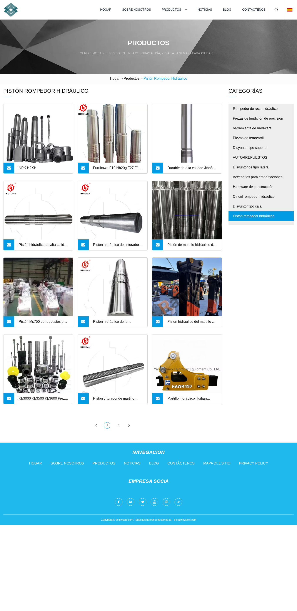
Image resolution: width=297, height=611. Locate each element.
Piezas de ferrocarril (248, 138)
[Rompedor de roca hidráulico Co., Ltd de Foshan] (10, 10)
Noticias (205, 9)
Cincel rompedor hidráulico (254, 196)
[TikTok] (178, 502)
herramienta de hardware (252, 128)
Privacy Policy (253, 463)
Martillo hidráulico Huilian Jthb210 (187, 400)
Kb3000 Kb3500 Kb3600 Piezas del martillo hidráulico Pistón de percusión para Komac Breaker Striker (43, 400)
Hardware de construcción (253, 187)
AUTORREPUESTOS (250, 157)
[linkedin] (130, 502)
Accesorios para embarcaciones (257, 177)
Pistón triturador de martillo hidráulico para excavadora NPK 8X (114, 400)
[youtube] (154, 502)
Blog (227, 9)
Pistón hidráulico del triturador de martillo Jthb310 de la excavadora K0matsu (116, 246)
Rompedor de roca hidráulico (255, 108)
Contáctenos (253, 9)
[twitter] (142, 502)
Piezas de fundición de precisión (258, 118)
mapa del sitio (216, 463)
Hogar (105, 9)
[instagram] (166, 502)
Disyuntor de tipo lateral (251, 167)
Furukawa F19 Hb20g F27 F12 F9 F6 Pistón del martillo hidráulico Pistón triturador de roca (117, 169)
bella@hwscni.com (185, 519)
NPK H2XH (28, 168)
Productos (171, 9)
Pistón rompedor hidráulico (253, 216)
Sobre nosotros (136, 9)
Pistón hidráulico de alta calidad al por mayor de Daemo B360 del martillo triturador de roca (43, 246)
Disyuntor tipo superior (250, 148)
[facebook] (118, 502)
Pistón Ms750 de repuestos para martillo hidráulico (43, 323)
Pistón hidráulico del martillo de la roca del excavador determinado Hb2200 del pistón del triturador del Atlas (191, 323)
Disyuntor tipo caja (247, 206)
